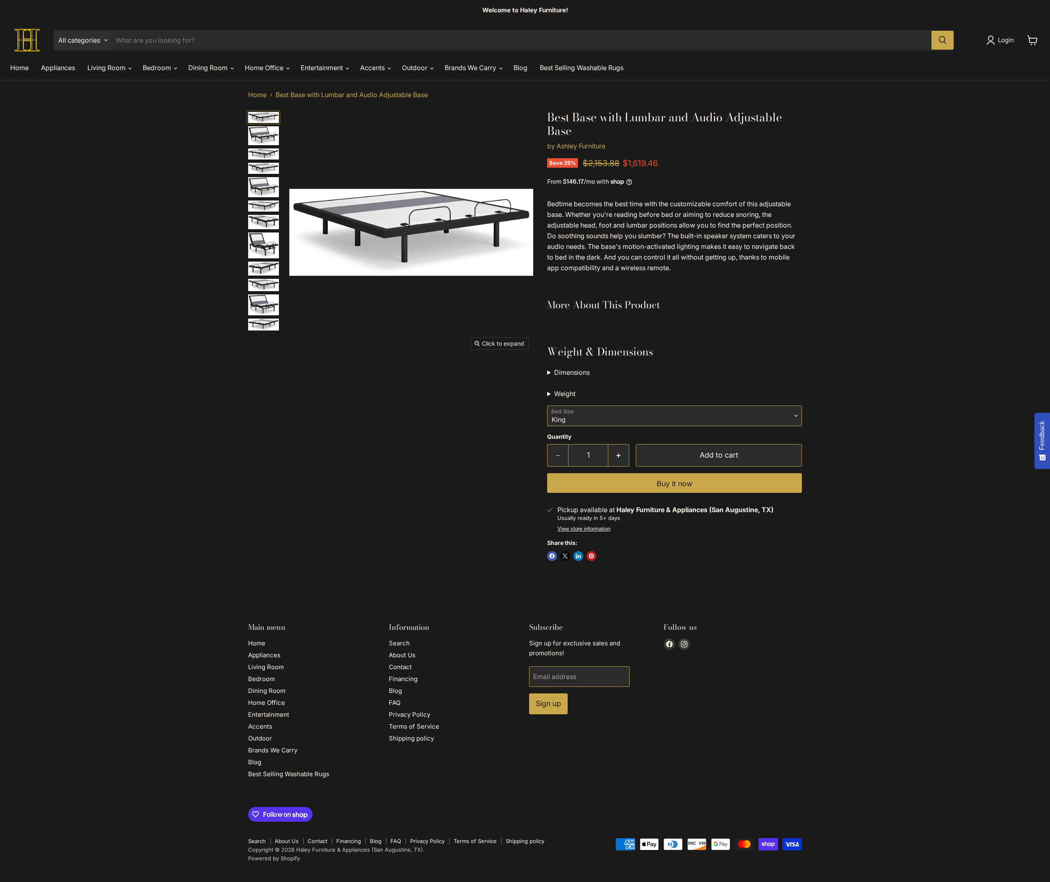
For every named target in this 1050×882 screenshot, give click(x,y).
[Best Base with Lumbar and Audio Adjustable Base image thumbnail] (263, 117)
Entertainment (323, 68)
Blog (520, 68)
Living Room (107, 68)
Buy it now (674, 483)
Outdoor (415, 68)
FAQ (394, 703)
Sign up (548, 703)
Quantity (559, 436)
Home (19, 68)
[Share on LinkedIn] (578, 556)
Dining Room (208, 68)
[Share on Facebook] (552, 556)
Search (399, 643)
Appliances (58, 68)
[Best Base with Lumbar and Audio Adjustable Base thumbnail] (263, 135)
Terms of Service (414, 726)
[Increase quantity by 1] (618, 455)
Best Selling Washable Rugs (581, 68)
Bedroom (158, 68)
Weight (564, 394)
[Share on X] (565, 556)
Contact (400, 667)
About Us (402, 655)
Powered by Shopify (274, 858)
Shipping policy (411, 738)
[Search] (942, 40)
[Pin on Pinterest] (591, 556)
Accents (373, 68)
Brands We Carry (471, 68)
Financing (403, 679)
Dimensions (572, 372)
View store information (583, 529)
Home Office (265, 68)
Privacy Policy (409, 714)
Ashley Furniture (581, 146)
